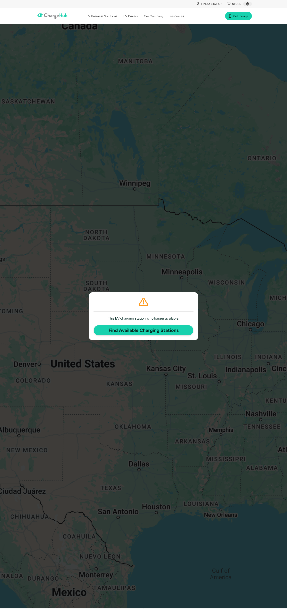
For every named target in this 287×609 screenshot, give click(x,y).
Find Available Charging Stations (144, 330)
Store (236, 4)
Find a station (212, 4)
